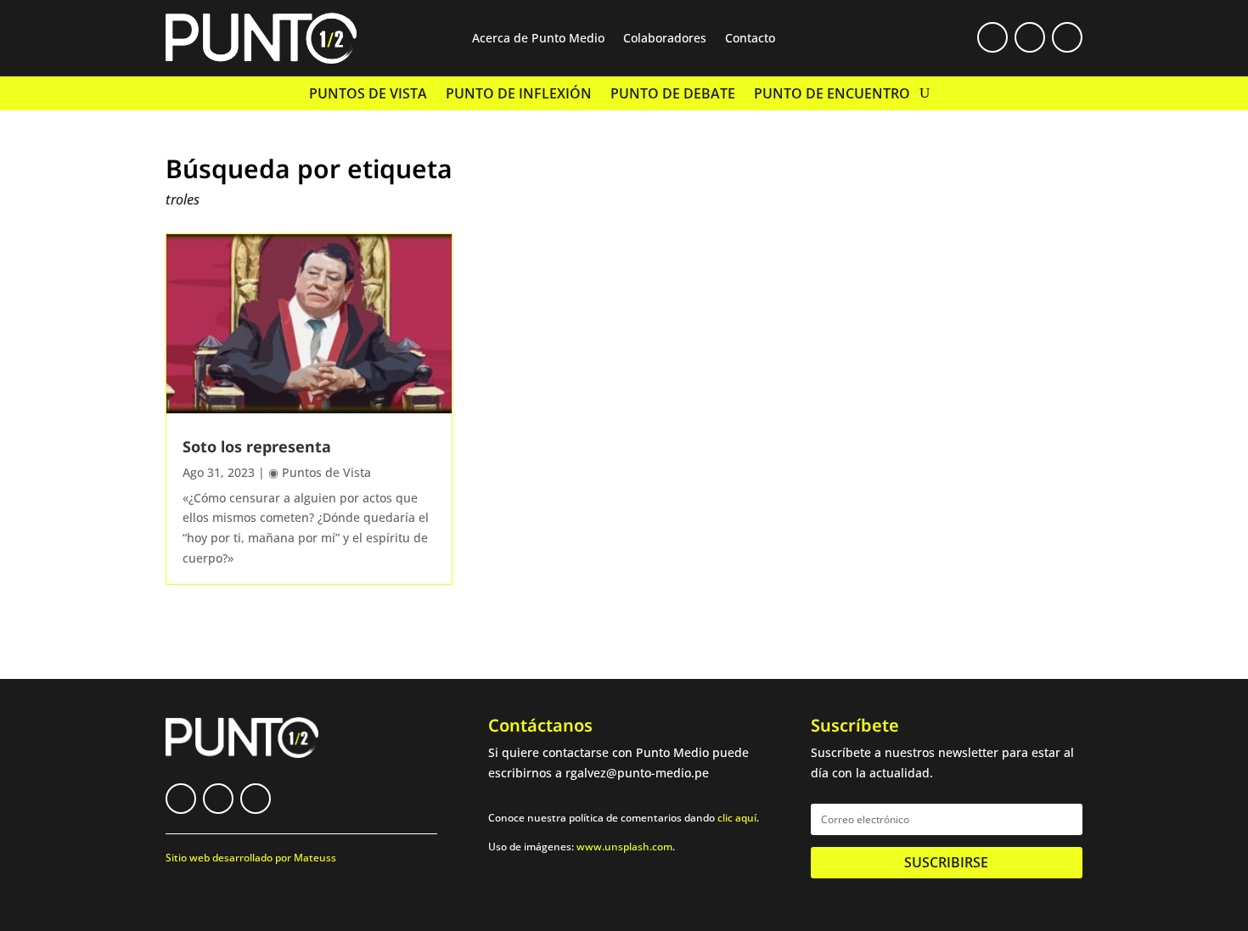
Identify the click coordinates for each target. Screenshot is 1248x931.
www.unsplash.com (624, 846)
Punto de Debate (672, 95)
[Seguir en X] (1030, 37)
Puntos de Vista (368, 95)
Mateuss (315, 857)
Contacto (750, 39)
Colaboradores (664, 39)
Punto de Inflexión (519, 95)
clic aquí (736, 817)
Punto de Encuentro (832, 95)
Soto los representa (257, 446)
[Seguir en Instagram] (1067, 37)
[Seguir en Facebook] (992, 37)
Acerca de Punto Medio (538, 39)
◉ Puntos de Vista (319, 472)
